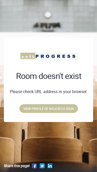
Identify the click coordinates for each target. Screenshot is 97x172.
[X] (42, 165)
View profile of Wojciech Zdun (48, 109)
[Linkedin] (50, 165)
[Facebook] (34, 165)
